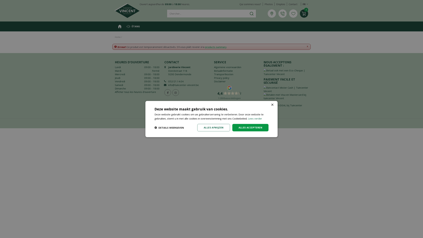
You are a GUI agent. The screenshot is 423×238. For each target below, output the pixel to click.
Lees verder (255, 118)
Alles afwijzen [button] (214, 127)
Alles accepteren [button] (250, 127)
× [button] (272, 105)
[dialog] (211, 119)
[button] (169, 127)
